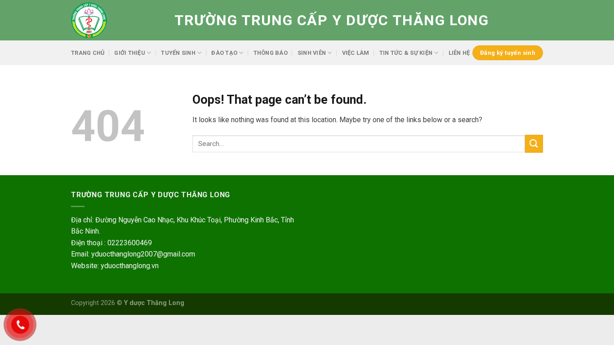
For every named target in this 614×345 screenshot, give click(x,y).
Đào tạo (224, 52)
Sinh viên (312, 52)
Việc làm (355, 52)
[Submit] (534, 143)
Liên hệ (459, 52)
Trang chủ (87, 52)
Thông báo (271, 52)
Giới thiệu (129, 52)
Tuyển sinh (178, 52)
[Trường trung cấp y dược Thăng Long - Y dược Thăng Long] (116, 20)
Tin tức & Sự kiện (405, 52)
